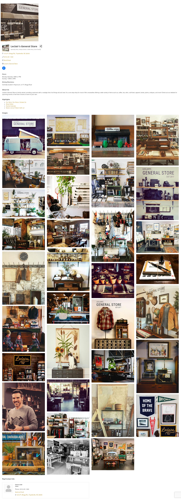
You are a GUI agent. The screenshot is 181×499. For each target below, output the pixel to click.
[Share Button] (41, 46)
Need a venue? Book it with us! (15, 108)
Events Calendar (11, 106)
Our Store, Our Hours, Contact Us (16, 102)
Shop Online (9, 104)
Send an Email (19, 492)
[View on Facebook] (3, 69)
